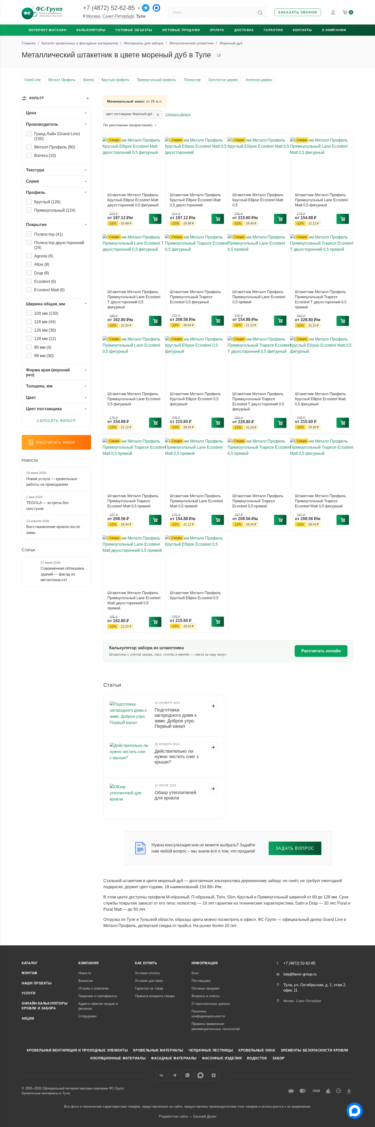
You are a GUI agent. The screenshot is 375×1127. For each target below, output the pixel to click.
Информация (205, 963)
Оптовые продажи (181, 30)
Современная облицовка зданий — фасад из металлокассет (62, 574)
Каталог (30, 963)
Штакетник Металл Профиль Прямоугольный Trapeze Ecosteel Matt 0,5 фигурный (320, 501)
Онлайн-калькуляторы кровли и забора (45, 1005)
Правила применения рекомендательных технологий (216, 1026)
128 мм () (45, 338)
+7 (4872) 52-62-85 (109, 7)
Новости (30, 460)
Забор (278, 1058)
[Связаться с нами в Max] (352, 1109)
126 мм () (45, 330)
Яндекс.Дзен (213, 1075)
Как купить (146, 963)
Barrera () (45, 155)
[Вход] (333, 12)
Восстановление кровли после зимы (53, 529)
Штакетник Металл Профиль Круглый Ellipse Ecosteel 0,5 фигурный (195, 399)
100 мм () (46, 313)
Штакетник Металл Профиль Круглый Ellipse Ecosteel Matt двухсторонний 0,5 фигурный (132, 200)
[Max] (156, 8)
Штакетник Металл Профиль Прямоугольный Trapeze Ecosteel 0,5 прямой (257, 501)
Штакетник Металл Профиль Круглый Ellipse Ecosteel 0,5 (195, 595)
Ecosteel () (45, 281)
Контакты (302, 30)
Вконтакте (161, 1075)
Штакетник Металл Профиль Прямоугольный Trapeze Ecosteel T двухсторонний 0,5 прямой (320, 299)
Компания (88, 963)
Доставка (244, 30)
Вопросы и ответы (206, 996)
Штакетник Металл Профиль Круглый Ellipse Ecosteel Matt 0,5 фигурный (320, 399)
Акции (28, 1018)
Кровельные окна (257, 1050)
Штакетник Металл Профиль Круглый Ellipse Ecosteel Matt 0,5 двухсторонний (195, 200)
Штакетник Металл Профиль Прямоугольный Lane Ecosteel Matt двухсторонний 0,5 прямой (133, 600)
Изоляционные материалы (118, 1058)
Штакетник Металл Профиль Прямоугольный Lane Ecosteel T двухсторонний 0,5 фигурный (133, 299)
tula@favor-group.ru (300, 974)
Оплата (217, 30)
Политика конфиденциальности (208, 1013)
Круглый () (47, 202)
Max (200, 1075)
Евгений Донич (204, 1116)
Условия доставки (149, 981)
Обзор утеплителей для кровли (175, 795)
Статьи (28, 550)
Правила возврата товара (154, 996)
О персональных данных (211, 1004)
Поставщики (201, 981)
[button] (297, 12)
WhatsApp (187, 1075)
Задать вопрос (295, 848)
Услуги (28, 993)
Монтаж (30, 973)
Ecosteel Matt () (49, 290)
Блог (195, 973)
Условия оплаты (147, 973)
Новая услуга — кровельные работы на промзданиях (51, 482)
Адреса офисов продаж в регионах (98, 1006)
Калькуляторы (91, 30)
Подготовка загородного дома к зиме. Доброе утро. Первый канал (175, 718)
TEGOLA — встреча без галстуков (47, 505)
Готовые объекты (134, 30)
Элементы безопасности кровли (314, 1050)
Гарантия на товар (149, 988)
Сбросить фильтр (178, 114)
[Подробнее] (213, 706)
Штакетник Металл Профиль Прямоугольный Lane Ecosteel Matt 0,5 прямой (196, 501)
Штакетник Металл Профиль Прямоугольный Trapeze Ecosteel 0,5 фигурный (195, 297)
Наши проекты (37, 983)
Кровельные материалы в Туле (46, 1093)
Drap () (41, 273)
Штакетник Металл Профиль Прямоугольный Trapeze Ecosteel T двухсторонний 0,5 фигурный (258, 401)
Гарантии (273, 30)
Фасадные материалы (174, 1058)
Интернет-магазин (48, 30)
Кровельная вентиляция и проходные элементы (77, 1050)
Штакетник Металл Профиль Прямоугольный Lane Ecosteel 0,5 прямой (258, 297)
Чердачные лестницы (211, 1050)
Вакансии (85, 981)
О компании (334, 30)
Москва (93, 16)
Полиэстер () (48, 234)
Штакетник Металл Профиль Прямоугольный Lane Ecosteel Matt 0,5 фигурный (321, 200)
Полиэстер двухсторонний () (59, 245)
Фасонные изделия (222, 1058)
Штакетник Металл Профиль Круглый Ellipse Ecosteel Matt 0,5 (257, 200)
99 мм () (44, 356)
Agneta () (43, 256)
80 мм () (42, 347)
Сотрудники (87, 1016)
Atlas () (41, 264)
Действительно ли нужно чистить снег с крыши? (177, 757)
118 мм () (45, 322)
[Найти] (260, 12)
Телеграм (174, 1075)
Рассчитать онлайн (321, 651)
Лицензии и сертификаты (97, 996)
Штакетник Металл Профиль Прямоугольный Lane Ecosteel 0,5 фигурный (133, 399)
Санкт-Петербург (118, 16)
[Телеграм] (145, 8)
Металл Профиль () (54, 147)
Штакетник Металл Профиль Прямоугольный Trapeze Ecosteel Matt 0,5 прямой (132, 501)
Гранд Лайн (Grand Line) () (57, 136)
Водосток (257, 1058)
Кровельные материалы (158, 1050)
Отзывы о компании (93, 988)
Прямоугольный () (54, 210)
